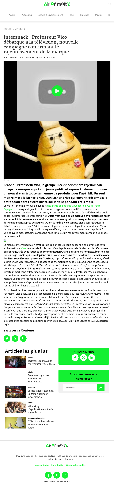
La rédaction (57, 465)
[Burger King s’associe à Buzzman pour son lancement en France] (15, 391)
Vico (23, 248)
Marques (84, 14)
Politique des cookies (45, 456)
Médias (98, 14)
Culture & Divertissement (50, 14)
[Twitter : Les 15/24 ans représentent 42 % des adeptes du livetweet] (15, 361)
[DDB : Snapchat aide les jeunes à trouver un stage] (15, 422)
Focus (71, 14)
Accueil (12, 14)
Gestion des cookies (76, 465)
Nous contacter (41, 465)
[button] (57, 90)
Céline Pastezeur (16, 57)
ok (100, 387)
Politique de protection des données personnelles (80, 456)
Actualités (27, 14)
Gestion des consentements (60, 459)
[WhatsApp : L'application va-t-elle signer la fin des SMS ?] (15, 407)
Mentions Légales (24, 456)
